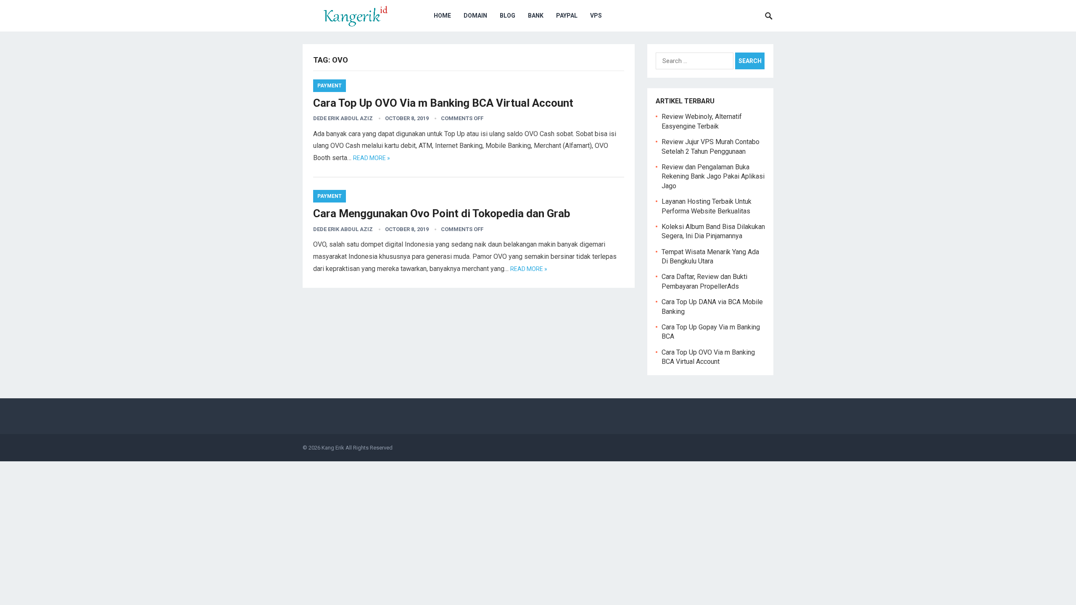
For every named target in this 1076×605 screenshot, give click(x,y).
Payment (329, 86)
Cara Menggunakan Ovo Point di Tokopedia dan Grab (441, 213)
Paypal (567, 15)
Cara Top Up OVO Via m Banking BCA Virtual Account (443, 103)
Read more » (371, 158)
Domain (475, 15)
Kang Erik (333, 448)
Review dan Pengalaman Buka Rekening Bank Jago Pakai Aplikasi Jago (713, 176)
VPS (596, 15)
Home (442, 15)
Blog (507, 15)
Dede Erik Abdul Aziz (343, 118)
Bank (535, 15)
